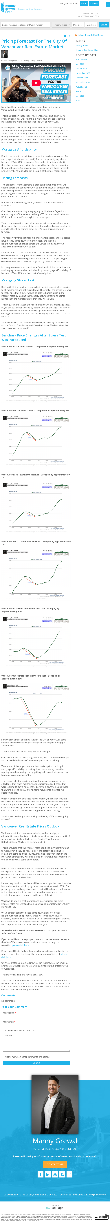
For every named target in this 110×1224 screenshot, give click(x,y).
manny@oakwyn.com (88, 16)
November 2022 (83, 73)
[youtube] (55, 1174)
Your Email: (8, 1021)
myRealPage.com (55, 1208)
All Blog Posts (82, 45)
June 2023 (80, 64)
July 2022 (80, 91)
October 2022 (82, 77)
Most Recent (81, 59)
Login (84, 3)
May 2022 (80, 100)
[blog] (62, 1174)
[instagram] (69, 1174)
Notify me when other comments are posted (27, 1056)
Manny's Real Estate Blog (87, 50)
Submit (36, 1063)
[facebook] (40, 1174)
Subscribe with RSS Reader (90, 35)
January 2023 (81, 68)
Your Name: (9, 1012)
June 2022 (80, 96)
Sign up (94, 3)
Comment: (8, 1035)
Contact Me (55, 1164)
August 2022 (81, 87)
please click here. (20, 945)
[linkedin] (48, 1174)
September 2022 (83, 82)
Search (104, 25)
